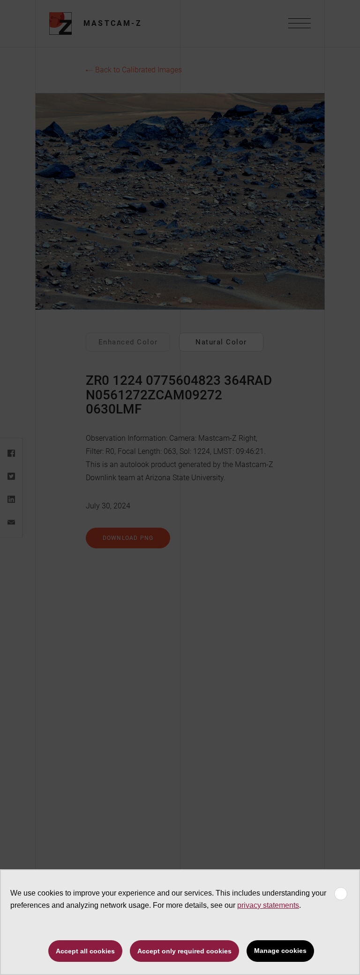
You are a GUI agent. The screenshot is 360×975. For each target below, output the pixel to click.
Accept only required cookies (184, 951)
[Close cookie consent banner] (340, 893)
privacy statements (268, 905)
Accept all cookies (85, 951)
